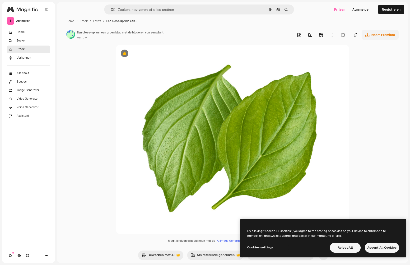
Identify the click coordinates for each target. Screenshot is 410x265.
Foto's (97, 21)
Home (70, 21)
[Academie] (19, 255)
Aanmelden (361, 9)
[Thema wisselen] (27, 255)
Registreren (391, 9)
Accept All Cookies (381, 248)
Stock (84, 21)
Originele (147, 54)
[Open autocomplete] (110, 9)
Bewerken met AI (158, 256)
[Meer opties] (332, 35)
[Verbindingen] (10, 255)
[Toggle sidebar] (46, 9)
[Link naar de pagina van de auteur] (70, 35)
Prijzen (339, 9)
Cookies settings (260, 247)
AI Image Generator (230, 241)
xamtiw (82, 37)
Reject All (345, 248)
